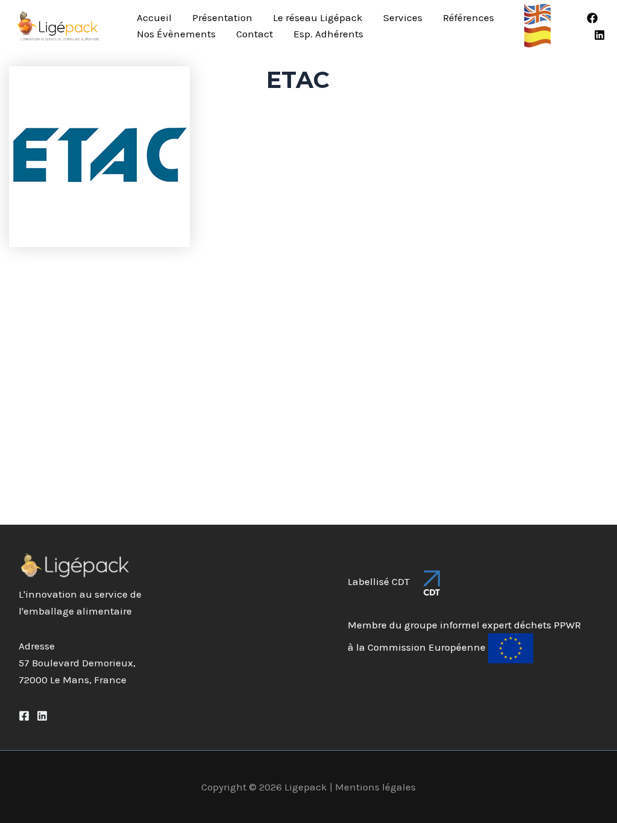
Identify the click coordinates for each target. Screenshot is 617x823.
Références (468, 17)
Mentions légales (375, 787)
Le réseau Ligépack (318, 17)
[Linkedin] (599, 35)
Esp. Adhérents (328, 34)
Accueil (154, 17)
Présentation (222, 17)
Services (402, 17)
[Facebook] (592, 18)
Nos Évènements (176, 34)
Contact (254, 34)
